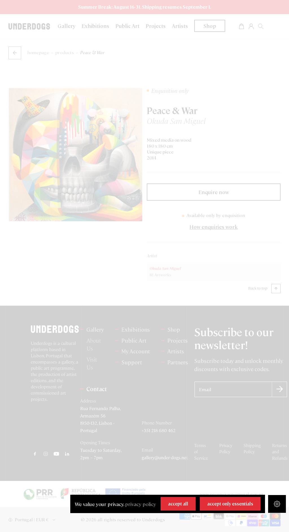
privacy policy (140, 504)
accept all (178, 504)
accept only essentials (230, 504)
